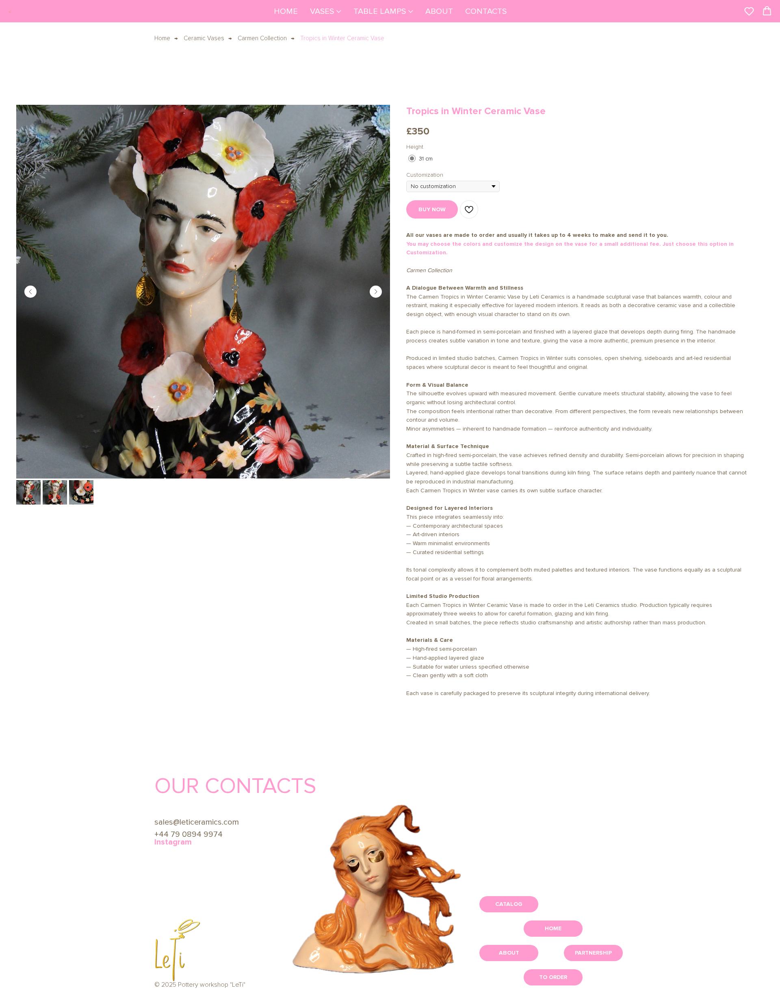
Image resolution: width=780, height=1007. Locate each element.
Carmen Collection (262, 38)
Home (162, 38)
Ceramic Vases (204, 38)
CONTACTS (486, 11)
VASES (322, 11)
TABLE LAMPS (379, 11)
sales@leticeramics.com (196, 822)
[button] (749, 11)
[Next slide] (376, 292)
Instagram (173, 842)
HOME (286, 11)
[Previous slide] (30, 292)
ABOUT (439, 11)
